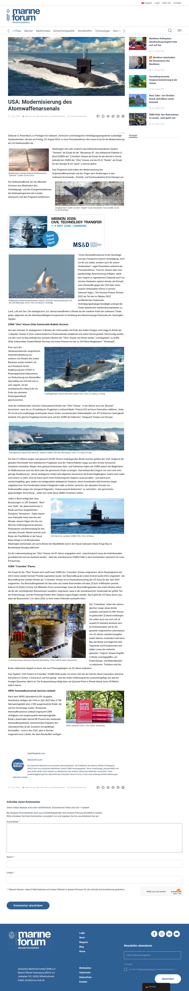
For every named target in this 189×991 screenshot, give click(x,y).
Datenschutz (85, 977)
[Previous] (12, 31)
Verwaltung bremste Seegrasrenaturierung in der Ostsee (163, 80)
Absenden (168, 978)
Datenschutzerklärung (147, 969)
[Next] (119, 31)
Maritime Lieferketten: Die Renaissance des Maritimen (162, 60)
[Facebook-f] (154, 934)
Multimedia (43, 31)
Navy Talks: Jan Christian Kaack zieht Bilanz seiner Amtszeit (161, 99)
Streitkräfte (85, 31)
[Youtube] (177, 934)
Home (82, 951)
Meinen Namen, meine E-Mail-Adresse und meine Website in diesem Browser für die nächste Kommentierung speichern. (67, 889)
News (47, 116)
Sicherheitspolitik (64, 31)
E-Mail (10, 873)
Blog (81, 946)
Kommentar (13, 822)
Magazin (83, 942)
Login (157, 3)
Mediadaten (85, 968)
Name (10, 857)
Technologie (102, 31)
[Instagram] (162, 934)
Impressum (85, 972)
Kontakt (177, 3)
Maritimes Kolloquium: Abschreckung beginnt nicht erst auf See (163, 41)
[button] (179, 30)
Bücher (28, 31)
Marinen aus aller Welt (34, 116)
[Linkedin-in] (169, 934)
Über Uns (166, 3)
